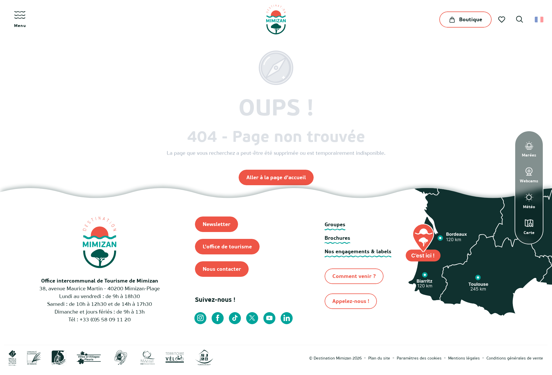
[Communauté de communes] (34, 357)
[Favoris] (502, 19)
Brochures (337, 238)
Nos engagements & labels (358, 251)
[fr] (539, 19)
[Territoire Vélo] (175, 357)
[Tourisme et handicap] (204, 357)
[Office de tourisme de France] (12, 357)
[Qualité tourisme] (148, 357)
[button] (519, 20)
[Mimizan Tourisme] (276, 19)
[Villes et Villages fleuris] (89, 357)
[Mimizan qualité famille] (121, 357)
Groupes (335, 224)
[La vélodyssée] (58, 357)
